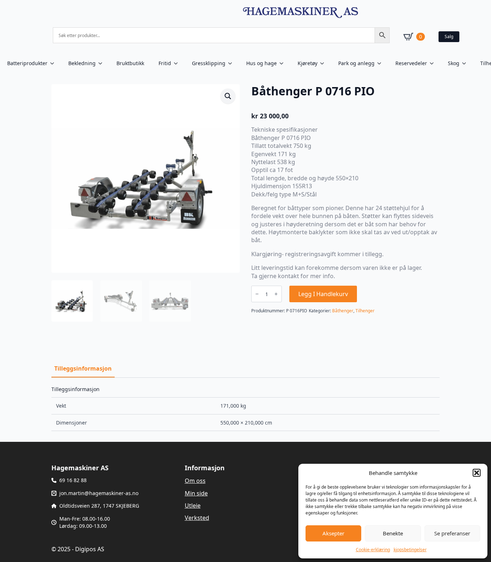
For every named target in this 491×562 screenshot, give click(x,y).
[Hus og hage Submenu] (283, 63)
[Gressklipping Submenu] (232, 63)
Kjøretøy (307, 63)
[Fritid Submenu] (178, 63)
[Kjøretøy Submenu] (324, 63)
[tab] (83, 368)
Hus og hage (261, 63)
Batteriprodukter (27, 63)
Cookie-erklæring (373, 550)
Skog (453, 63)
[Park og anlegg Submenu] (381, 63)
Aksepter (333, 533)
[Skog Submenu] (466, 63)
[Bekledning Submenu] (102, 63)
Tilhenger (365, 311)
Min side (196, 493)
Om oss (195, 481)
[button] (476, 472)
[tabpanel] (245, 408)
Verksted (197, 518)
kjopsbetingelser (410, 550)
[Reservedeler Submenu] (434, 63)
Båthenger (342, 311)
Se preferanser (452, 533)
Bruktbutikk (130, 63)
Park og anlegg (356, 63)
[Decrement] (257, 294)
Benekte (393, 533)
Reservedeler (411, 63)
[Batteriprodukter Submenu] (54, 63)
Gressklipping (208, 63)
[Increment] (276, 294)
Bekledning (82, 63)
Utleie (193, 505)
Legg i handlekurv (323, 294)
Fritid (165, 63)
